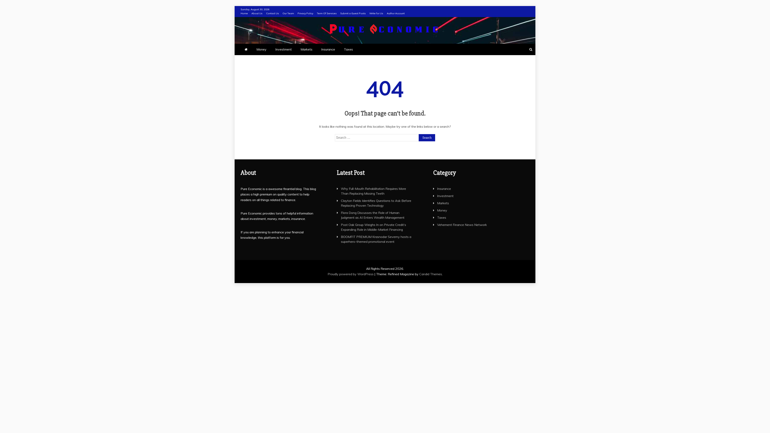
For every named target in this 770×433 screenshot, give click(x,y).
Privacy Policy (305, 13)
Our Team (288, 13)
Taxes (348, 49)
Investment (283, 49)
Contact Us (272, 13)
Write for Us (376, 13)
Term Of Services (327, 13)
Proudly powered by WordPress (351, 274)
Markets (306, 49)
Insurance (328, 49)
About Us (256, 13)
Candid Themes (430, 274)
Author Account (396, 13)
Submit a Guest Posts (353, 13)
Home (244, 13)
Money (261, 49)
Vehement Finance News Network (462, 225)
